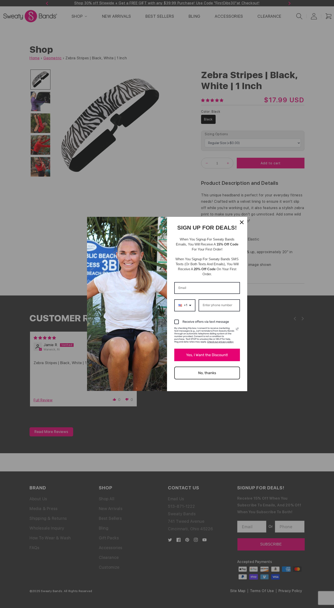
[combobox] (184, 305)
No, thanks (207, 373)
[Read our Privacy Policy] (237, 329)
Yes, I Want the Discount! (207, 355)
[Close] (241, 222)
